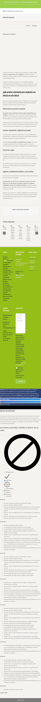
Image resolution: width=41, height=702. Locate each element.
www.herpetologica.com (20, 263)
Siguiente (34, 26)
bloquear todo (9, 472)
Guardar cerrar (3, 693)
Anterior (28, 26)
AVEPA (5, 261)
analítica (8, 492)
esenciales (9, 480)
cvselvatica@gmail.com (29, 2)
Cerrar (2, 402)
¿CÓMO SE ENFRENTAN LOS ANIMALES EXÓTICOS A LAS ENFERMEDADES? (19, 238)
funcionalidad (9, 488)
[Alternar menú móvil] (37, 11)
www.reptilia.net (20, 265)
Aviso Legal (32, 257)
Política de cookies (32, 267)
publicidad (9, 496)
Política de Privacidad (32, 262)
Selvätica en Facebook (19, 260)
